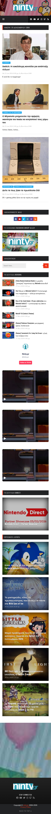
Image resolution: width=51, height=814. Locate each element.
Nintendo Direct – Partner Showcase (21, 523)
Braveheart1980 (26, 73)
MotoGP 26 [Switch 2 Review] (25, 313)
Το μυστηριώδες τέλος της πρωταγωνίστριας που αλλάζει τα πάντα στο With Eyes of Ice (25, 600)
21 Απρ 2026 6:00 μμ (23, 338)
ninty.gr (26, 805)
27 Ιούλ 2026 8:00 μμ (23, 286)
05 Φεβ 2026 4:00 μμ (12, 527)
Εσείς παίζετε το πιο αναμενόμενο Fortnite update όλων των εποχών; (22, 567)
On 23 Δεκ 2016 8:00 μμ (10, 73)
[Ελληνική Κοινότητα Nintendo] (25, 11)
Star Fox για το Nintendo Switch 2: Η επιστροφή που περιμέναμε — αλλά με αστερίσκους (31, 292)
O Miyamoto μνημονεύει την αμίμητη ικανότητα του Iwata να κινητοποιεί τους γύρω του (25, 119)
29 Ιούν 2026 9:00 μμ (23, 296)
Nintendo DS (8, 186)
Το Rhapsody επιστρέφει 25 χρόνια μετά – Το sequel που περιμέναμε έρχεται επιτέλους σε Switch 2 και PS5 (25, 706)
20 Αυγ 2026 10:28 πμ (12, 607)
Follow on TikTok (25, 362)
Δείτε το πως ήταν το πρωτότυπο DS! (21, 190)
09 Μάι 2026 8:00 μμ (23, 328)
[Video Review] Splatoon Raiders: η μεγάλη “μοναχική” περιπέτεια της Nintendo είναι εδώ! (32, 282)
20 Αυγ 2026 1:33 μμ (12, 677)
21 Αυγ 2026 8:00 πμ (12, 642)
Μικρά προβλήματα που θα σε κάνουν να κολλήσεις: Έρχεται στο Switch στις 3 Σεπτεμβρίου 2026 (25, 635)
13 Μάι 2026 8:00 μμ (23, 316)
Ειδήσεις (6, 62)
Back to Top (24, 811)
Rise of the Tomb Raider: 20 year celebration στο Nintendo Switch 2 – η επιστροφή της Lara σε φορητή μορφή (31, 303)
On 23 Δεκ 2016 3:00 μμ (10, 126)
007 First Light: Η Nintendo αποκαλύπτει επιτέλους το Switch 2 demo (24, 673)
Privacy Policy (25, 807)
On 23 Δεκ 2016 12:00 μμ (10, 194)
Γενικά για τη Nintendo (12, 112)
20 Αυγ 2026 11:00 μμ (12, 713)
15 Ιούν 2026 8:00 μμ (23, 309)
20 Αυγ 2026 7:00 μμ (12, 571)
